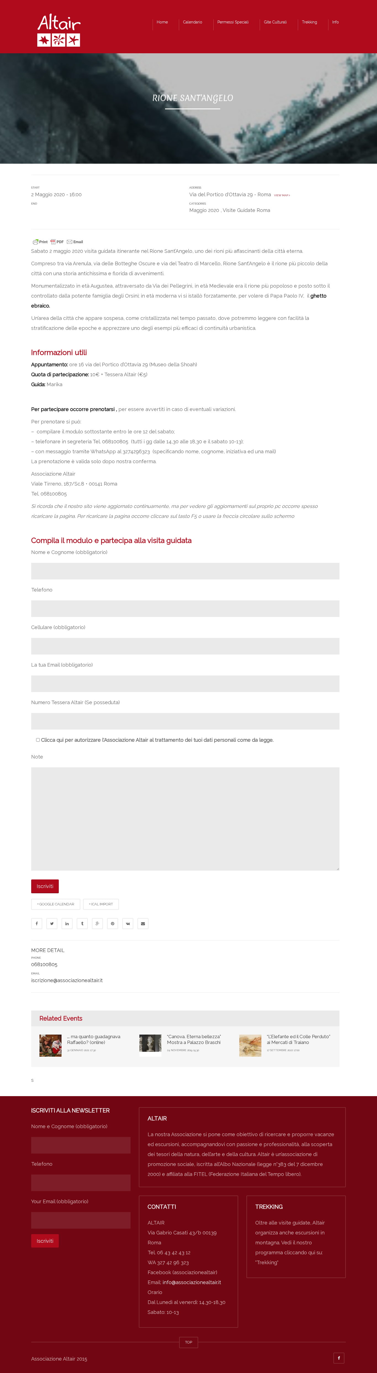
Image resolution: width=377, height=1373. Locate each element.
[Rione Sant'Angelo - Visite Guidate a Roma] (58, 32)
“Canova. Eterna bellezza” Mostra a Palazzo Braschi (194, 1039)
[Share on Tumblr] (82, 923)
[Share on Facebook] (36, 923)
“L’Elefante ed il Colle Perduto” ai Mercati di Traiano (298, 1039)
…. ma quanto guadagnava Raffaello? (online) (93, 1039)
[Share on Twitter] (51, 923)
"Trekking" (266, 1262)
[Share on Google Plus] (97, 923)
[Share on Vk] (127, 923)
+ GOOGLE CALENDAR (55, 904)
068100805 (44, 964)
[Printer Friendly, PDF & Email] (58, 241)
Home (162, 22)
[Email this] (142, 923)
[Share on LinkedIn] (67, 923)
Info (335, 22)
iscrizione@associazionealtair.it (67, 980)
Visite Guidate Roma (246, 210)
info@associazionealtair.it (192, 1282)
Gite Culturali (275, 22)
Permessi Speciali (233, 22)
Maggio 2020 (204, 210)
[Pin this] (112, 923)
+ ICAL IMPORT (101, 904)
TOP (188, 1342)
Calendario (192, 22)
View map (280, 195)
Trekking (309, 22)
